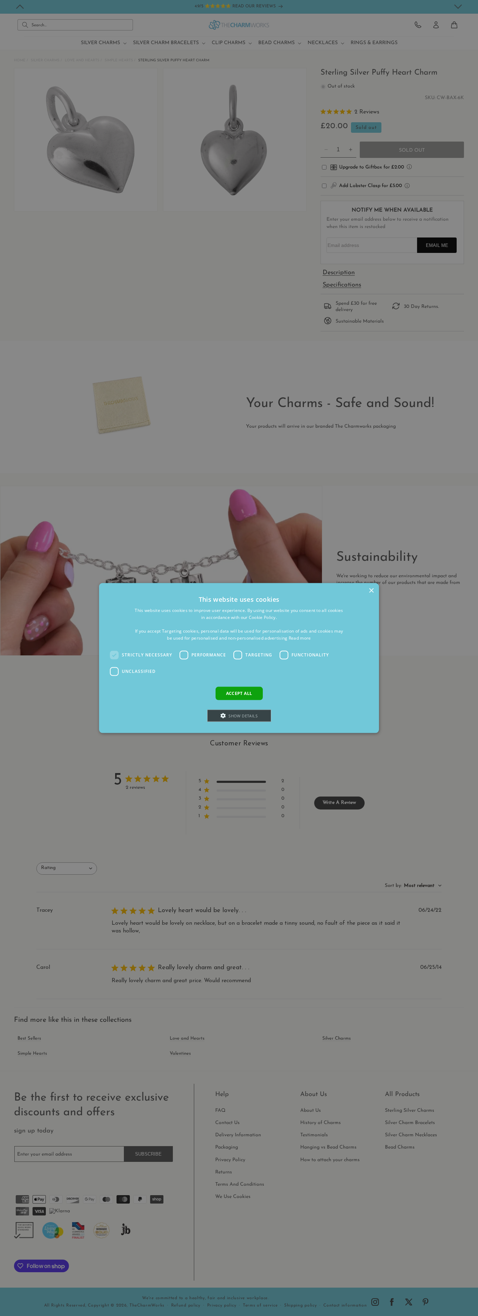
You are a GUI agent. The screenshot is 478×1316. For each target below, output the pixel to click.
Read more (300, 638)
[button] (239, 715)
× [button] (371, 590)
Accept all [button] (239, 693)
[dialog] (239, 658)
